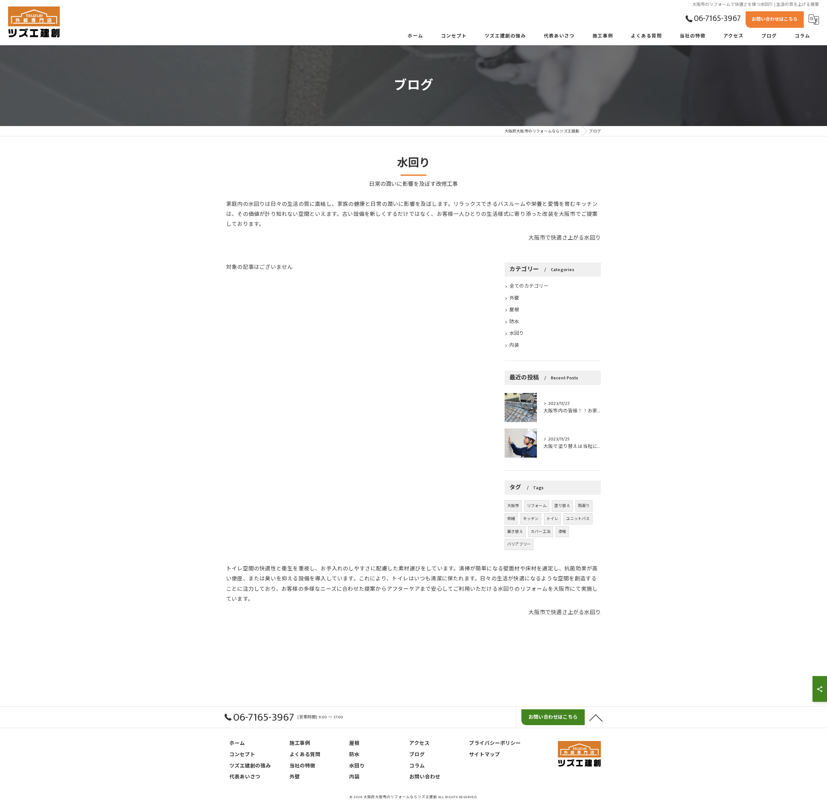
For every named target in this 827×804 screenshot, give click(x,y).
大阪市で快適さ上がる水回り (565, 237)
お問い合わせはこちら (775, 19)
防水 (514, 322)
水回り (516, 333)
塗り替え (562, 505)
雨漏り (584, 505)
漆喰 (562, 531)
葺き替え (515, 531)
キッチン (531, 518)
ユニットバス (578, 518)
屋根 (514, 310)
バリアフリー (519, 544)
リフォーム (537, 505)
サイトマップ (484, 755)
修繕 (511, 518)
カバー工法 (540, 531)
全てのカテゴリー (529, 286)
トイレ (553, 518)
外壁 (514, 298)
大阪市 (513, 505)
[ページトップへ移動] (596, 717)
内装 (514, 345)
